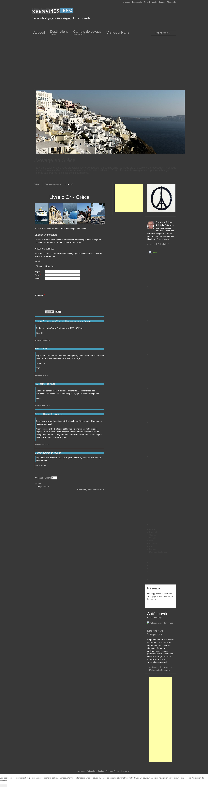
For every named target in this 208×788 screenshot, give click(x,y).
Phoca (91, 489)
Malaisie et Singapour (155, 632)
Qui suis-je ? (163, 244)
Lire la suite (163, 239)
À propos (151, 244)
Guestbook (99, 489)
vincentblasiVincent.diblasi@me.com (62, 321)
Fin (39, 484)
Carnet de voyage (53, 184)
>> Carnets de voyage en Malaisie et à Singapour (160, 668)
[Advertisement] (104, 60)
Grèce (37, 184)
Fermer (3, 786)
